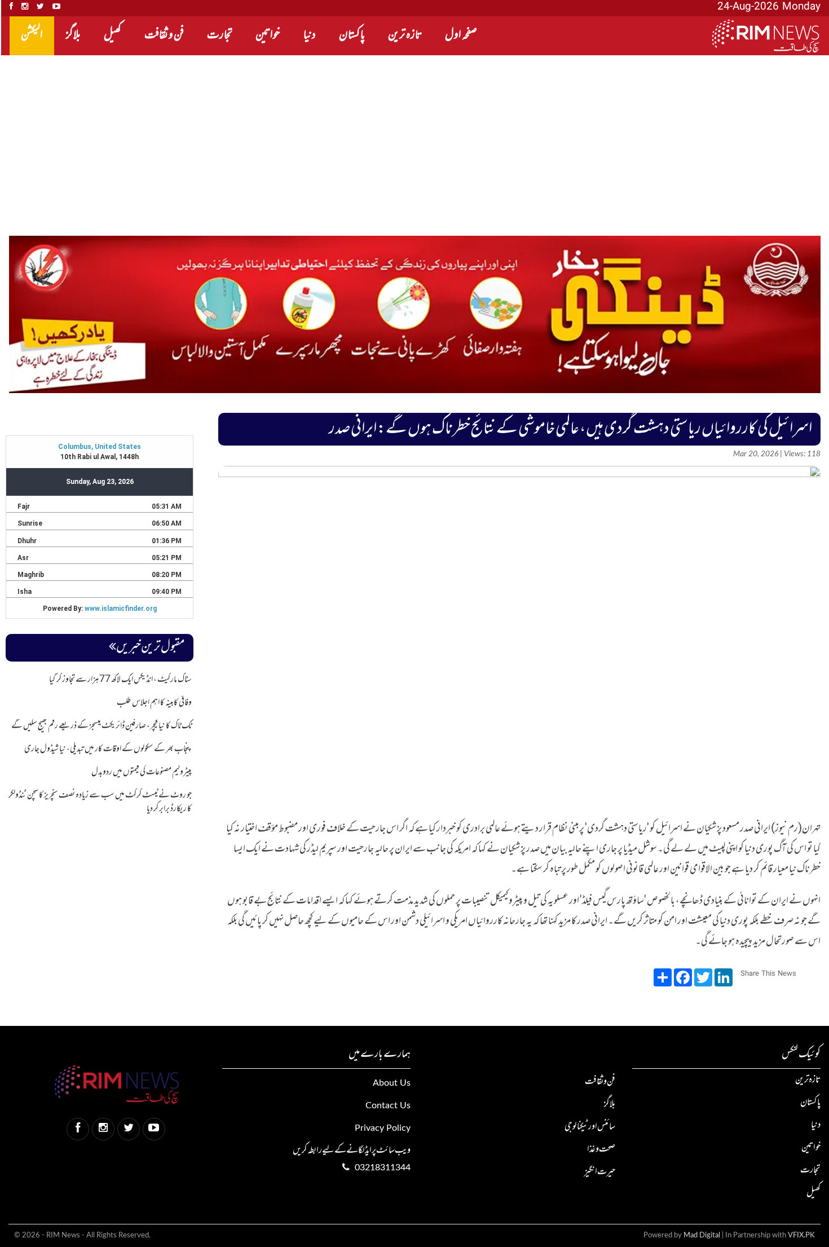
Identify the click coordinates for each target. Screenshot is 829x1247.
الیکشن (32, 35)
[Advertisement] (490, 140)
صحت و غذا (601, 1149)
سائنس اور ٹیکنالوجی (590, 1127)
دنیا (309, 35)
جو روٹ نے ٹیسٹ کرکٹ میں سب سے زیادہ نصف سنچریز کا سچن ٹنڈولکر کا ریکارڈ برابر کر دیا (100, 802)
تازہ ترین (405, 35)
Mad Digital (702, 1235)
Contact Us (388, 1105)
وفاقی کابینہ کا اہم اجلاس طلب (154, 703)
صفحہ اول (461, 35)
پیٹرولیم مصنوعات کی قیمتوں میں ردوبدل (141, 772)
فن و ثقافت (164, 35)
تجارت (219, 35)
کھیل (112, 35)
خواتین (267, 35)
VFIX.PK (801, 1235)
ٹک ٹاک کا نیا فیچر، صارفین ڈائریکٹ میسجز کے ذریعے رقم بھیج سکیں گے (101, 726)
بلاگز (73, 35)
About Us (392, 1082)
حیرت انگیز (599, 1172)
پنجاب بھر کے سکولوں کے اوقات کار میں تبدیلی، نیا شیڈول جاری (108, 749)
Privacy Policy (383, 1128)
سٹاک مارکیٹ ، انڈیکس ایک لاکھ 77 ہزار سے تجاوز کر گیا (120, 679)
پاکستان (352, 35)
